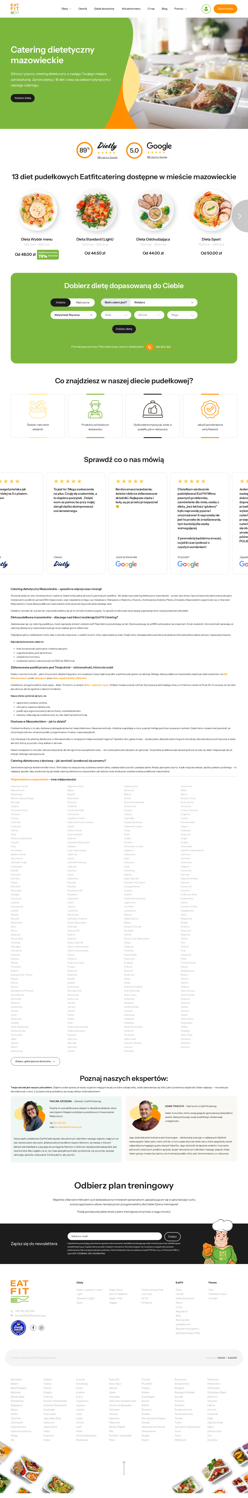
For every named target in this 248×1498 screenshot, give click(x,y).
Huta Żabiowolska (76, 850)
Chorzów (16, 1418)
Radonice (72, 970)
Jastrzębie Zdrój (52, 1418)
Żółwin (14, 1046)
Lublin (79, 1418)
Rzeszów (147, 1409)
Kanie (70, 874)
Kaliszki (14, 870)
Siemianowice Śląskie (153, 1418)
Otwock (185, 946)
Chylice (128, 810)
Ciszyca (128, 814)
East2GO (232, 1357)
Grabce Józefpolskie (21, 838)
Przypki (71, 966)
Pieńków (71, 958)
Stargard (179, 1388)
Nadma (71, 934)
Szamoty (15, 1002)
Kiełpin (14, 882)
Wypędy (71, 1034)
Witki (70, 1022)
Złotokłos (185, 1042)
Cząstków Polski (76, 818)
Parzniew (129, 950)
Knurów (80, 1379)
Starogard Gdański (184, 1392)
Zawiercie (212, 1414)
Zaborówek (130, 1038)
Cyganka (185, 814)
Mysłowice (82, 1440)
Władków (129, 1022)
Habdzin (71, 846)
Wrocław (212, 1401)
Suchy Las (72, 998)
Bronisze (15, 802)
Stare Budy (73, 994)
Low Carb (146, 1294)
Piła (111, 1431)
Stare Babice (17, 994)
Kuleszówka (187, 898)
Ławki (70, 902)
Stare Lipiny (130, 994)
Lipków (71, 906)
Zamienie (185, 1038)
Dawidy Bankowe (133, 822)
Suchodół (16, 998)
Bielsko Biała (17, 1396)
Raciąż (184, 966)
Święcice (185, 998)
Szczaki (71, 1002)
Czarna (14, 818)
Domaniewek (188, 822)
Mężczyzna (82, 302)
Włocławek (213, 1388)
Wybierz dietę (22, 98)
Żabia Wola (186, 1034)
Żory (209, 1435)
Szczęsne (129, 1002)
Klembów (16, 886)
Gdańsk (47, 1379)
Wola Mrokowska (133, 1026)
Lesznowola (17, 906)
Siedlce (71, 982)
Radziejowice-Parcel (21, 974)
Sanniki (184, 978)
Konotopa (16, 890)
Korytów (185, 890)
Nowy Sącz (115, 1383)
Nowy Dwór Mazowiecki (136, 938)
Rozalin (71, 978)
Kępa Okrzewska (189, 878)
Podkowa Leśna (75, 962)
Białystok (16, 1392)
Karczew (185, 874)
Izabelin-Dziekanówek (192, 850)
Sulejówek (129, 998)
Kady (126, 866)
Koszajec (15, 894)
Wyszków (129, 1034)
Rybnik (145, 1405)
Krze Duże (16, 898)
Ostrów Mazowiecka (78, 946)
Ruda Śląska (148, 1396)
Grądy (184, 838)
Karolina (15, 878)
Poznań (146, 1379)
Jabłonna (72, 854)
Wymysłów (17, 1034)
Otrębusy (129, 946)
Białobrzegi (16, 794)
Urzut (14, 1014)
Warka (70, 1014)
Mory (13, 926)
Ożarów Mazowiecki (77, 950)
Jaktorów (185, 854)
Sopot (145, 1440)
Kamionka (186, 870)
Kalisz (46, 1431)
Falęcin (184, 826)
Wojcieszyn (187, 1022)
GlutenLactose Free (152, 1289)
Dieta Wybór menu (36, 239)
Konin (79, 1388)
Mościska (72, 926)
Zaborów (72, 1038)
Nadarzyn (16, 934)
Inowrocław (49, 1414)
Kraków (80, 1392)
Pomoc (178, 8)
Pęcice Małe (130, 954)
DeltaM (221, 1357)
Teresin (184, 1006)
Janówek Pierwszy (76, 862)
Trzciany (185, 1010)
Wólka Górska (18, 1030)
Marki (184, 914)
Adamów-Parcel (19, 786)
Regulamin (182, 1311)
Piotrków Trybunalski (120, 1435)
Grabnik (71, 838)
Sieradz (146, 1422)
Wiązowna (16, 1018)
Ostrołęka (16, 946)
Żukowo (128, 1046)
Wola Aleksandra (20, 1026)
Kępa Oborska (131, 878)
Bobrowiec (73, 798)
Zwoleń (71, 1050)
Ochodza (15, 942)
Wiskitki (15, 1022)
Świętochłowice (183, 1409)
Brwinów (71, 802)
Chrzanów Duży (19, 810)
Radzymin (129, 974)
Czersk (184, 818)
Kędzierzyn (73, 878)
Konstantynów (75, 890)
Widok (70, 1018)
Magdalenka (187, 910)
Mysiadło (128, 930)
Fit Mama (146, 1302)
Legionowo (130, 902)
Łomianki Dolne (189, 906)
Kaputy (128, 874)
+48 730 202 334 (24, 1311)
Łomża (80, 1422)
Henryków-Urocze (133, 846)
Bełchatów (17, 1379)
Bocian (127, 798)
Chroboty (186, 806)
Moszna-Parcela (132, 926)
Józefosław (16, 866)
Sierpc (127, 982)
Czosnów (16, 822)
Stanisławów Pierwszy (22, 990)
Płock (184, 958)
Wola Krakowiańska (77, 1026)
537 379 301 (60, 1123)
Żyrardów (129, 1050)
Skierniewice (149, 1431)
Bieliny (184, 794)
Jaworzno (48, 1422)
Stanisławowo (74, 990)
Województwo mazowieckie (29, 779)
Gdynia (47, 1383)
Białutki (71, 794)
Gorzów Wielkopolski (55, 1401)
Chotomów (130, 806)
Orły (183, 942)
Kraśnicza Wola (189, 894)
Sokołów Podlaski (133, 986)
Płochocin (129, 958)
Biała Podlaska (18, 1388)
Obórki (184, 938)
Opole (112, 1392)
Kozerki (128, 894)
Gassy (127, 830)
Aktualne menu (131, 8)
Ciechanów (73, 814)
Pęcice (70, 954)
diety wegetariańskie (64, 678)
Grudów (128, 842)
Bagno (70, 790)
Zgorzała (71, 1042)
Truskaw (128, 1010)
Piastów (15, 958)
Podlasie (128, 962)
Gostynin (185, 834)
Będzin (14, 1383)
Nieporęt (185, 934)
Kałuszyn (72, 870)
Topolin (71, 1010)
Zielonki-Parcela (132, 1042)
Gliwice (47, 1388)
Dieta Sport (211, 239)
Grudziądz (49, 1409)
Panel (206, 8)
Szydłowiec (17, 1006)
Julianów (72, 866)
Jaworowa (186, 862)
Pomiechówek (188, 962)
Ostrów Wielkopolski (120, 1405)
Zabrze (211, 1405)
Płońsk (14, 962)
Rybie (127, 978)
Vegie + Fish (115, 1298)
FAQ (211, 1289)
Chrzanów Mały (75, 810)
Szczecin (179, 1401)
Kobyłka (71, 886)
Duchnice (16, 826)
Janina (70, 858)
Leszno (184, 902)
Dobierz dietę (124, 329)
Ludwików (72, 910)
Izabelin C (129, 850)
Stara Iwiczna (187, 990)
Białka (184, 790)
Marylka (15, 918)
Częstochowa (18, 1426)
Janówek (185, 858)
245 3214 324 (163, 347)
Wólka (184, 1026)
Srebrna (185, 986)
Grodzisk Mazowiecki (78, 842)
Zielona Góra (214, 1431)
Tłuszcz (14, 1010)
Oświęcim (114, 1409)
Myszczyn (186, 930)
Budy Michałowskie (134, 802)
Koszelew (72, 894)
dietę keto (81, 678)
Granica (15, 842)
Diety (65, 8)
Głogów (47, 1392)
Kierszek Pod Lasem (134, 882)
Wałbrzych (180, 1440)
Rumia (145, 1401)
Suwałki (178, 1396)
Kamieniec (129, 870)
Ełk (12, 1440)
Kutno (79, 1396)
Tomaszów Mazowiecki (187, 1426)
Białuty (127, 794)
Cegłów (15, 806)
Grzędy (184, 842)
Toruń (177, 1431)
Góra (13, 834)
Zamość (211, 1409)
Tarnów (178, 1418)
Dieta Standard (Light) (95, 239)
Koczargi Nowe (132, 886)
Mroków (185, 926)
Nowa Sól (114, 1379)
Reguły (14, 978)
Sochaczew (73, 986)
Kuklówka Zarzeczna (134, 898)
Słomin (184, 982)
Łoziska (14, 910)
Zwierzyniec (17, 1050)
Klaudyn (185, 882)
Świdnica (179, 1405)
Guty (13, 846)
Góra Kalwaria (74, 834)
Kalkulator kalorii (217, 1294)
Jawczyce (129, 862)
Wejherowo (213, 1383)
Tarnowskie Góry (183, 1414)
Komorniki (186, 886)
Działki (70, 826)
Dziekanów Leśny (133, 826)
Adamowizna (131, 786)
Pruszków (16, 966)
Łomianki (129, 906)
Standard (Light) (86, 1298)
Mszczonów (73, 930)
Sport (80, 1302)
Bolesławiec (17, 1401)
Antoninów (186, 786)
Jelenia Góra (50, 1426)
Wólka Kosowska (76, 1030)
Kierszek (71, 882)
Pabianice (114, 1418)
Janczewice (17, 858)
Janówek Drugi (19, 862)
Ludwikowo (130, 910)
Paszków (15, 954)
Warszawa (129, 1014)
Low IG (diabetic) (118, 1294)
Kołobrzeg (82, 1383)
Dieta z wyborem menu (90, 1289)
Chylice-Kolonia (189, 810)
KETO (144, 1298)
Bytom (14, 1409)
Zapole (14, 1042)
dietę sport (40, 678)
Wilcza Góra (187, 1018)
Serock (14, 982)
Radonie (128, 970)
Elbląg (14, 1435)
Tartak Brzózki (131, 1006)
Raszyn (184, 974)
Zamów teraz (225, 8)
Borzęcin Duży (188, 798)
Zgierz (210, 1426)
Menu (179, 1302)
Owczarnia (16, 950)
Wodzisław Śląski (216, 1392)
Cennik (82, 8)
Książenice (72, 898)
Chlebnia (72, 806)
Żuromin (185, 1046)
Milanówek (16, 922)
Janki (126, 858)
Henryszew (186, 846)
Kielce (46, 1440)
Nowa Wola (17, 938)
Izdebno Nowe (18, 854)
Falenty (14, 830)
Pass (183, 950)
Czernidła (129, 818)
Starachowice (181, 1383)
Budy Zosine (187, 802)
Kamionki (16, 874)
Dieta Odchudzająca (153, 239)
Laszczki (15, 902)
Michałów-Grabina (77, 918)
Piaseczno (186, 954)
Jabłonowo (130, 854)
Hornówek (16, 850)
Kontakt (213, 1298)
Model (184, 922)
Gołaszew (186, 830)
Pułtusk (128, 966)
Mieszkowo (186, 918)
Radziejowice (187, 970)
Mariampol (73, 914)
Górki (127, 834)
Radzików (72, 974)
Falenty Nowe (74, 830)
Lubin (79, 1414)
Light (79, 1294)
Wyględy (185, 1030)
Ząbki (14, 1038)
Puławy (146, 1388)
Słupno (14, 986)
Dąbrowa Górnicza (21, 1431)
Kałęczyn (185, 866)
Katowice (48, 1435)
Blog (164, 8)
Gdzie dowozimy (104, 8)
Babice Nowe (18, 790)
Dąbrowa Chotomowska (80, 822)
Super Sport (116, 1289)
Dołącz (172, 1236)
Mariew (128, 914)
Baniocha (129, 790)
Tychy (177, 1435)
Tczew (178, 1422)
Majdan (15, 914)
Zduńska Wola (215, 1422)
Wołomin (129, 1030)
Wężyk (184, 1014)
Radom (15, 970)
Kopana (128, 890)
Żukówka (72, 1046)
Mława (127, 922)
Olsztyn (113, 1388)
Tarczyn (71, 1006)
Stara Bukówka (132, 990)
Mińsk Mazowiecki (76, 922)
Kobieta (60, 302)
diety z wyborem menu (96, 684)
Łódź (78, 1426)
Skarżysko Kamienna (153, 1426)
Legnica (80, 1405)
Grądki (127, 838)
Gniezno (48, 1396)
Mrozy (14, 930)
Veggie (113, 1302)
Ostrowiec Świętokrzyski (122, 1401)
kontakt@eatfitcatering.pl (68, 1126)
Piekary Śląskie (117, 1426)
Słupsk (145, 1435)
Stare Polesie (187, 994)
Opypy (127, 942)
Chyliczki (15, 814)
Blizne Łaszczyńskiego (22, 798)
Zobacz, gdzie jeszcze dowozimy (33, 1061)
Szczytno (185, 1002)
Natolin (128, 934)
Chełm (14, 1414)
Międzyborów (131, 918)
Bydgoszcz (17, 1405)
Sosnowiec (180, 1379)
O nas (151, 8)
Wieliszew (129, 1018)
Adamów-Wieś (75, 786)
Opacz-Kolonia (75, 942)
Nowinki (71, 938)
